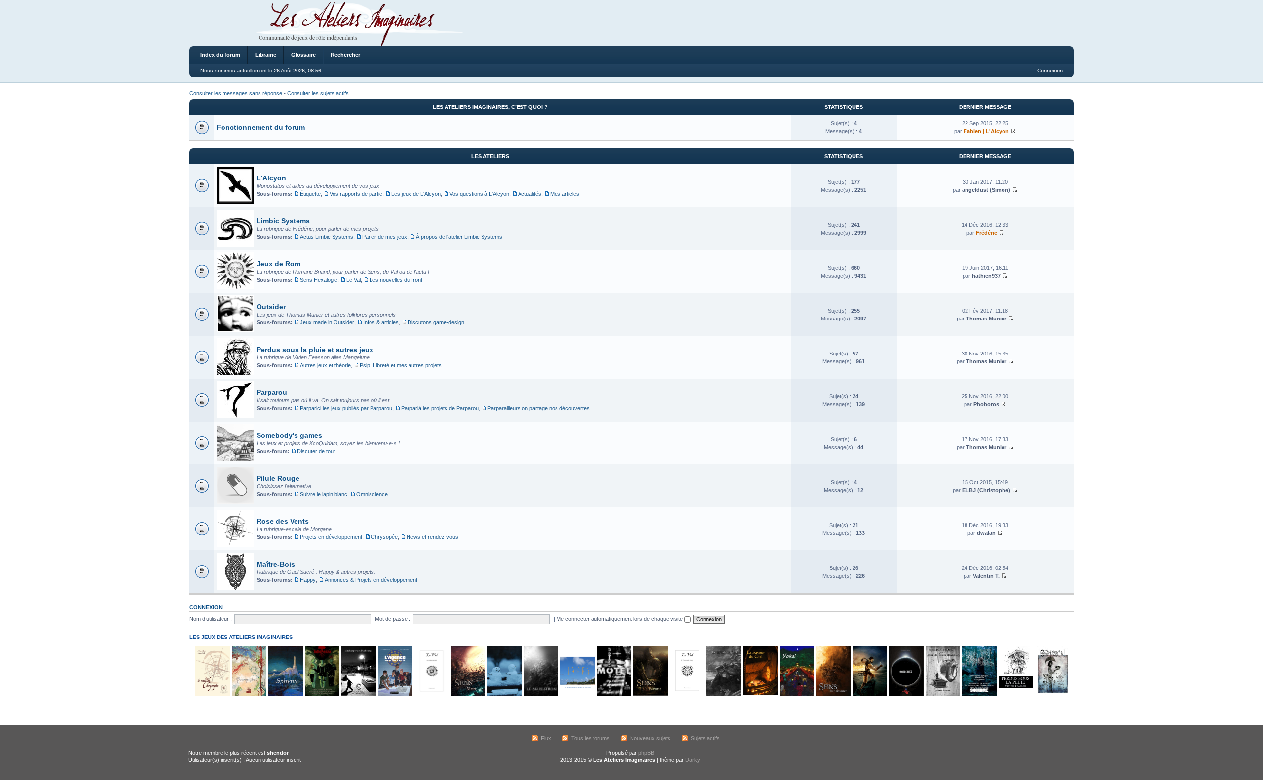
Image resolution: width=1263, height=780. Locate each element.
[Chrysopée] (212, 694)
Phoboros (986, 404)
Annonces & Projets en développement (371, 580)
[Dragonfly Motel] (614, 694)
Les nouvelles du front (396, 280)
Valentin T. (986, 576)
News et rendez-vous (432, 537)
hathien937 (986, 276)
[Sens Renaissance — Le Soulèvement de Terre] (833, 694)
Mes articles (564, 194)
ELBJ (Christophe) (986, 490)
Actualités (529, 194)
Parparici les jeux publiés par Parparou (346, 408)
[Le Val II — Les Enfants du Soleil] (431, 694)
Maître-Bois (276, 564)
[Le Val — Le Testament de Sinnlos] (687, 694)
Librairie (265, 55)
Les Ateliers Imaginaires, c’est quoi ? (490, 107)
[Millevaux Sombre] (979, 694)
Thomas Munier (986, 318)
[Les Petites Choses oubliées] (504, 694)
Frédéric (986, 233)
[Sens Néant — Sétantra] (650, 694)
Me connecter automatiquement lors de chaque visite (620, 619)
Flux (546, 738)
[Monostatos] (869, 694)
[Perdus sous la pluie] (1015, 694)
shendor (278, 753)
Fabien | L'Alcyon (986, 131)
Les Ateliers (490, 156)
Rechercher (345, 55)
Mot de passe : (392, 619)
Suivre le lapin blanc (323, 494)
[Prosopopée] (248, 694)
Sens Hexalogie (318, 280)
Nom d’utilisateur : (210, 619)
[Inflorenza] (321, 694)
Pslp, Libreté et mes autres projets (401, 365)
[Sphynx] (285, 694)
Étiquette (310, 194)
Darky (692, 760)
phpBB (646, 753)
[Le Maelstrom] (540, 694)
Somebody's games (289, 435)
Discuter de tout (316, 451)
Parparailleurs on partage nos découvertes (538, 408)
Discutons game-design (436, 322)
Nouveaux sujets (650, 738)
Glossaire (303, 55)
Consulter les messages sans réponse (235, 93)
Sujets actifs (705, 738)
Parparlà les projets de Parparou (440, 408)
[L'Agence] (394, 694)
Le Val (353, 280)
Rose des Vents (283, 521)
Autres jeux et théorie (325, 365)
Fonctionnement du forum (261, 127)
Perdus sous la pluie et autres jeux (315, 350)
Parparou (272, 392)
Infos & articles (381, 322)
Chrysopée (384, 537)
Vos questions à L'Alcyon (479, 194)
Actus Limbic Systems (326, 237)
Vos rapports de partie (356, 194)
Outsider (271, 307)
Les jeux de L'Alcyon (416, 194)
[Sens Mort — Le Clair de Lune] (467, 694)
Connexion (1050, 70)
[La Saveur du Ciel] (760, 694)
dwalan (986, 533)
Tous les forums (590, 738)
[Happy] (577, 694)
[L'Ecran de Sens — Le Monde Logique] (723, 694)
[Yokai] (796, 694)
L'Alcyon (271, 178)
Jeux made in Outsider (327, 322)
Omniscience (372, 494)
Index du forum (220, 55)
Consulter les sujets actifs (318, 93)
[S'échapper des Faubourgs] (358, 694)
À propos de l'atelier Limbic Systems (459, 237)
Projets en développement (331, 537)
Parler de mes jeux (384, 237)
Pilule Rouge (278, 478)
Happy (308, 580)
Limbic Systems (283, 221)
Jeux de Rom (278, 264)
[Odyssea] (1052, 694)
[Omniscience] (906, 694)
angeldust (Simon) (986, 190)
